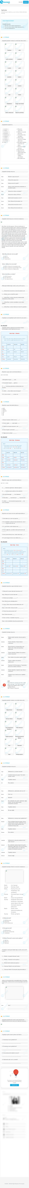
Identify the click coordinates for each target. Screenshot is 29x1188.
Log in (20, 2)
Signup (26, 2)
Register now (14, 1085)
